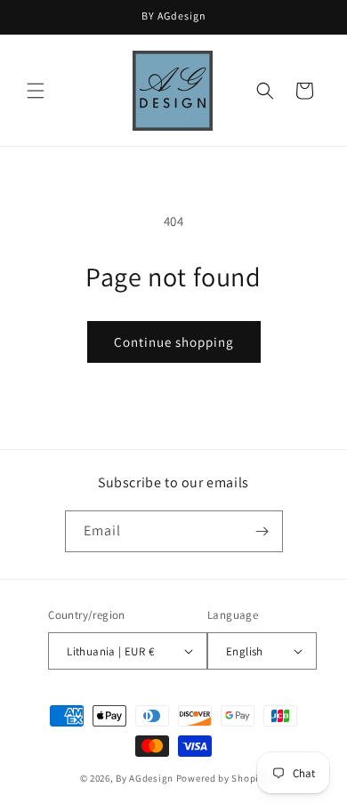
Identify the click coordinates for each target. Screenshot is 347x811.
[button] (35, 90)
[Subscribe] (262, 531)
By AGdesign (145, 778)
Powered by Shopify (222, 778)
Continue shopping (174, 341)
